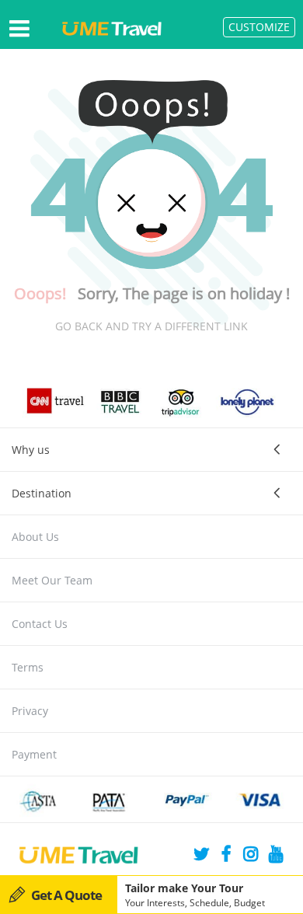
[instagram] (250, 856)
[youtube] (275, 856)
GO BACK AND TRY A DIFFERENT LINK (151, 326)
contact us (40, 623)
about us (35, 536)
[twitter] (201, 856)
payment (34, 754)
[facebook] (226, 856)
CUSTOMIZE (259, 26)
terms (28, 667)
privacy (30, 710)
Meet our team (52, 580)
